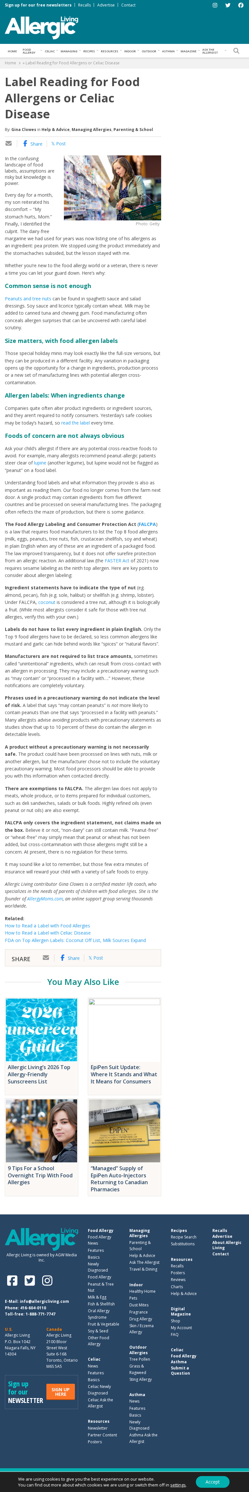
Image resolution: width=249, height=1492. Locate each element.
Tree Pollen (139, 1359)
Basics (94, 1257)
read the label (75, 423)
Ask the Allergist (210, 51)
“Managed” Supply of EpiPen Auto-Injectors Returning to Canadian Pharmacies (119, 1179)
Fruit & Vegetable (103, 1324)
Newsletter (98, 1428)
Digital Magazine (181, 1311)
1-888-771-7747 (40, 1314)
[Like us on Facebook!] (13, 1281)
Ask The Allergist (144, 1262)
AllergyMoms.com (45, 899)
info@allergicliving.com (44, 1301)
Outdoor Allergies (138, 1349)
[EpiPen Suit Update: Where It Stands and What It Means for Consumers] (124, 1030)
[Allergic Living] (41, 27)
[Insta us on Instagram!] (47, 1281)
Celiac (50, 51)
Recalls (84, 5)
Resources (109, 51)
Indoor (130, 51)
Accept (213, 1482)
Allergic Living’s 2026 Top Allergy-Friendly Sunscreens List (39, 1074)
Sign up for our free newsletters (38, 5)
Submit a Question (180, 1370)
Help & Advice (56, 129)
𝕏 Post (58, 143)
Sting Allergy (140, 1379)
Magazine (188, 51)
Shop (175, 1321)
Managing (69, 51)
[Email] (9, 144)
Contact (128, 5)
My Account (181, 1327)
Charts (177, 1286)
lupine (40, 463)
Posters (95, 1442)
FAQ (175, 1334)
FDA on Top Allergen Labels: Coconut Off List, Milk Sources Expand (75, 940)
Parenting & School (133, 129)
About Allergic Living (227, 1245)
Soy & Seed (98, 1331)
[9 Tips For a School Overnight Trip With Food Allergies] (41, 1130)
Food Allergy (29, 51)
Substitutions (183, 1244)
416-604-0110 (33, 1308)
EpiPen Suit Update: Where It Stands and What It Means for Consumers (124, 1074)
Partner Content (102, 1435)
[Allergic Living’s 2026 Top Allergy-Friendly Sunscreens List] (41, 1030)
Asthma (168, 51)
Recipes (89, 51)
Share (35, 144)
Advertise (106, 5)
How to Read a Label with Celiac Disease (48, 933)
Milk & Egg (97, 1297)
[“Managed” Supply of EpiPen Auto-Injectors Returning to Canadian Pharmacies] (124, 1130)
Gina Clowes (23, 129)
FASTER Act (117, 560)
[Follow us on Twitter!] (31, 1281)
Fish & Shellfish (101, 1304)
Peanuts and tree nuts (28, 298)
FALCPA (147, 524)
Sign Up (61, 1391)
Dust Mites (138, 1305)
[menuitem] (12, 51)
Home (12, 51)
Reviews (178, 1279)
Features (96, 1250)
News (93, 1366)
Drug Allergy (140, 1319)
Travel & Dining (143, 1269)
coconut (46, 602)
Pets (133, 1298)
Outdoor (149, 51)
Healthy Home (142, 1291)
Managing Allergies (92, 129)
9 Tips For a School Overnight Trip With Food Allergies (40, 1175)
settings (178, 1485)
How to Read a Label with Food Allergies (47, 926)
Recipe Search (183, 1237)
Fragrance (138, 1312)
